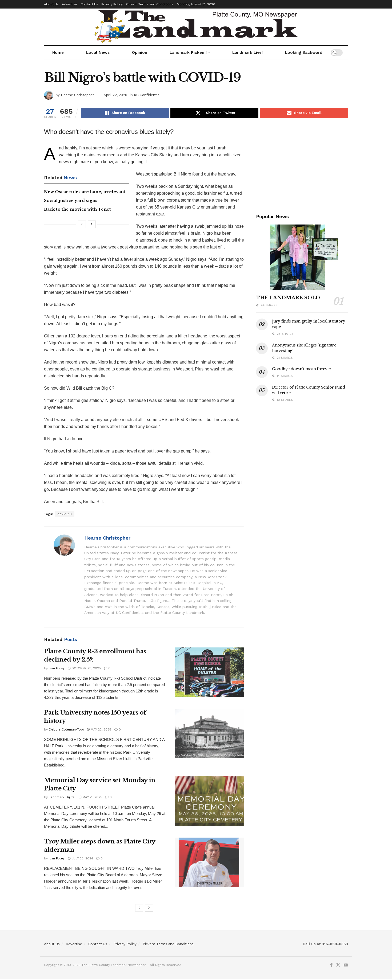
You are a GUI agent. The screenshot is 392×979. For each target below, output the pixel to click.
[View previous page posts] (82, 224)
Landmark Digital (62, 797)
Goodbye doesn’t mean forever (301, 368)
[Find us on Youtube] (346, 965)
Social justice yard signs (70, 200)
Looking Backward (303, 52)
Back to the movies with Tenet (77, 209)
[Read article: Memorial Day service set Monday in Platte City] (209, 801)
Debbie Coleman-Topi (66, 729)
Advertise (69, 4)
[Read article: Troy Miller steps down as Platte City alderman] (209, 862)
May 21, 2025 (91, 797)
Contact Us (89, 4)
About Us (51, 4)
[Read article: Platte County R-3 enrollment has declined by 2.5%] (209, 672)
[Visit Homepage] (196, 26)
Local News (98, 52)
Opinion (139, 52)
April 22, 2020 (115, 95)
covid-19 (64, 514)
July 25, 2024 (81, 858)
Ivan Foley (57, 668)
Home (58, 52)
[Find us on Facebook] (331, 965)
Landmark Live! (247, 52)
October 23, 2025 (85, 668)
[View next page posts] (92, 224)
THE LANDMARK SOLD (288, 298)
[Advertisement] (302, 164)
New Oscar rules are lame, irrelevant (84, 191)
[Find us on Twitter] (338, 965)
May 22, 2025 (100, 729)
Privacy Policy (112, 4)
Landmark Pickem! (188, 52)
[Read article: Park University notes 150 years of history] (209, 733)
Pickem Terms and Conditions (149, 4)
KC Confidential (147, 95)
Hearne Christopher (77, 95)
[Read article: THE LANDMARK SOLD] (302, 257)
